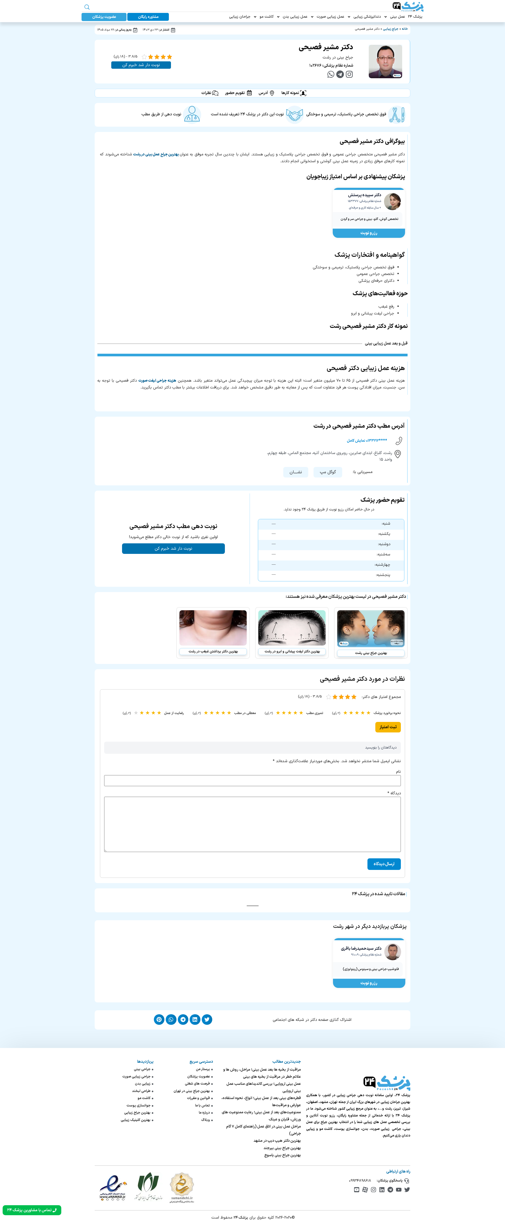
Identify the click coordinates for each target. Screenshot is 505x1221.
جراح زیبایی (390, 29)
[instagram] (349, 74)
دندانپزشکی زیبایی (367, 16)
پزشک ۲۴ (415, 16)
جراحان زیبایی (239, 16)
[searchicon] (87, 7)
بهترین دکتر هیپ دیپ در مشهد (277, 1141)
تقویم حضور (235, 93)
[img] (407, 1190)
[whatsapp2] (331, 74)
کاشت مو (267, 16)
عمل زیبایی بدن (295, 16)
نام (398, 772)
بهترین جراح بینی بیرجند (282, 1148)
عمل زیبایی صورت (330, 16)
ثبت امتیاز (388, 727)
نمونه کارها (290, 93)
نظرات (206, 93)
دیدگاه (394, 793)
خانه (405, 29)
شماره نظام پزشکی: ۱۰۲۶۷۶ (331, 66)
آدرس (263, 93)
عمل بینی (397, 16)
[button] (328, 472)
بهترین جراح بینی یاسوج (282, 1155)
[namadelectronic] (113, 1188)
